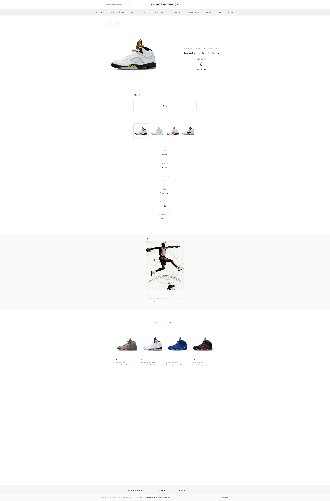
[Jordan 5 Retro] (141, 131)
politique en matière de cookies (158, 497)
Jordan (198, 48)
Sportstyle (165, 193)
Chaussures (188, 48)
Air (165, 206)
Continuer (224, 497)
